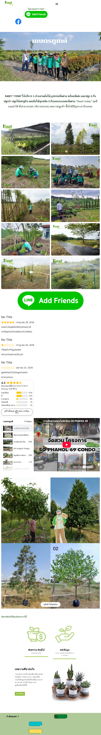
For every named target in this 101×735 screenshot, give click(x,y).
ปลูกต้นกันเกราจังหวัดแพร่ (23, 469)
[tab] (17, 428)
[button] (57, 4)
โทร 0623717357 (36, 9)
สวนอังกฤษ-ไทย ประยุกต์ (22, 442)
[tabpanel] (67, 444)
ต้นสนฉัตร (17, 462)
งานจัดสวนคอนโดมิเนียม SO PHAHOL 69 (28, 428)
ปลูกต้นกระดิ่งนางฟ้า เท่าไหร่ (24, 455)
